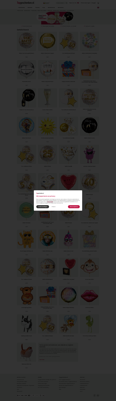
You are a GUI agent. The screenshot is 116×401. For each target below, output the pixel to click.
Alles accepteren (74, 206)
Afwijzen (54, 206)
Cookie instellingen (42, 206)
